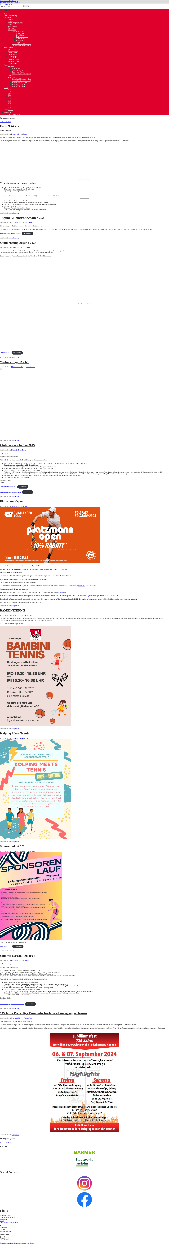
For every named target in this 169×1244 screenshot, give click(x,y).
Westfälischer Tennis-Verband (9, 1222)
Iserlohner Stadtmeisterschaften (21, 44)
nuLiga (2, 1221)
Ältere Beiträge (5, 122)
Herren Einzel (20, 35)
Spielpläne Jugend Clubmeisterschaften (10, 233)
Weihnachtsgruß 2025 (14, 362)
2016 (9, 100)
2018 (9, 96)
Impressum (7, 112)
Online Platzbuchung (10, 16)
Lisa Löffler (28, 222)
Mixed (18, 42)
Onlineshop (81, 586)
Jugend (6, 65)
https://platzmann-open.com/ (128, 599)
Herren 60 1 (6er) (13, 60)
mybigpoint (3, 1219)
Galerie (6, 88)
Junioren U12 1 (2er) (18, 84)
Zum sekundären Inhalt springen (10, 2)
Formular (61, 592)
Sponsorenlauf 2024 (13, 846)
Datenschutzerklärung (14, 114)
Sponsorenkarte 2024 (5, 946)
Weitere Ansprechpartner (15, 23)
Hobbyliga (11, 28)
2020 (9, 93)
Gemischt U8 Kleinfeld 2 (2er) (21, 81)
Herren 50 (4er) (12, 58)
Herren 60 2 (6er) (13, 61)
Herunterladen (27, 233)
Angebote (11, 67)
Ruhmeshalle (12, 30)
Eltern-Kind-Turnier (18, 72)
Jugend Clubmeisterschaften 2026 (22, 218)
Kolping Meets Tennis (14, 733)
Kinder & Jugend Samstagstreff (21, 74)
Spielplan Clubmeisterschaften (8, 486)
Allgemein (15, 213)
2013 (9, 105)
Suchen (2, 6)
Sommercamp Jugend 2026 (18, 242)
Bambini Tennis (17, 68)
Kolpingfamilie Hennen (7, 1217)
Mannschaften (8, 47)
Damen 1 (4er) (12, 49)
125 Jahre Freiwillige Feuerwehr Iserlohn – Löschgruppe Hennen (43, 1013)
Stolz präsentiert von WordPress (24, 1243)
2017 (9, 98)
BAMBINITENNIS (12, 610)
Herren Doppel (20, 40)
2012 (9, 107)
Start (5, 14)
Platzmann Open (11, 501)
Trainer (10, 24)
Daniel (25, 134)
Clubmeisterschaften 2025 (17, 445)
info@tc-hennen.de (6, 1231)
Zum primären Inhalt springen (9, 1)
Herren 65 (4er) (12, 63)
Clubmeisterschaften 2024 (17, 955)
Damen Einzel (20, 33)
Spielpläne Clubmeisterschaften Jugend (10, 492)
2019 (9, 95)
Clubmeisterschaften (18, 31)
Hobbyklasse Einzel (22, 37)
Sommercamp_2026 (5, 352)
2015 (9, 102)
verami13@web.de (88, 596)
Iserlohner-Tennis (5, 1215)
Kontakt (6, 109)
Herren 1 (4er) (12, 52)
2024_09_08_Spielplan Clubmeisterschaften (12, 1004)
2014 (9, 103)
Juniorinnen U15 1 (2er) (19, 82)
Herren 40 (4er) (12, 56)
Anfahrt (10, 111)
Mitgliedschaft (12, 26)
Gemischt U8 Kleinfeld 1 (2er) (21, 79)
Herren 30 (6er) (12, 54)
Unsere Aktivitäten (9, 126)
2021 (9, 91)
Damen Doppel (20, 38)
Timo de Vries (30, 367)
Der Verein (7, 17)
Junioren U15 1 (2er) (18, 86)
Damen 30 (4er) (13, 51)
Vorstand (10, 21)
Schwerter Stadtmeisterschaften (21, 45)
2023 (9, 89)
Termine (10, 19)
